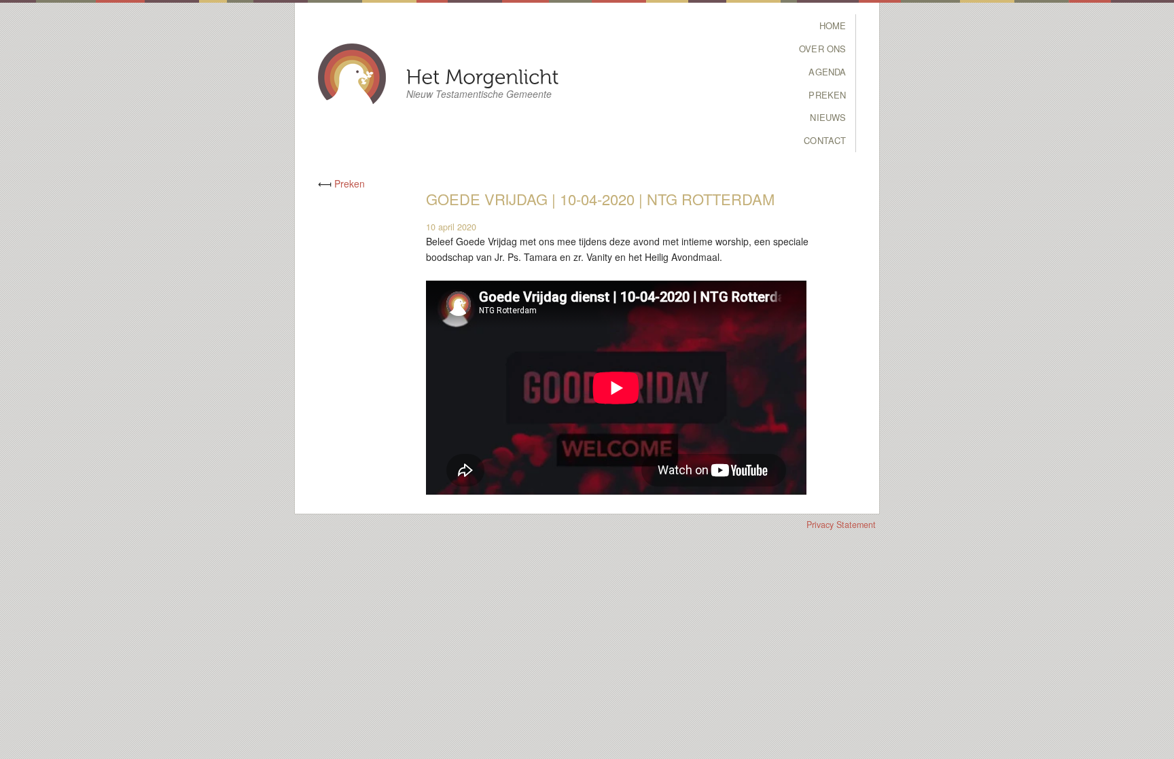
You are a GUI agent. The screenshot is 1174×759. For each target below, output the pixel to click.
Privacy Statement (841, 524)
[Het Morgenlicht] (482, 75)
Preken (827, 94)
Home (833, 25)
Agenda (827, 71)
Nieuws (828, 117)
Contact (825, 140)
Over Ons (822, 48)
